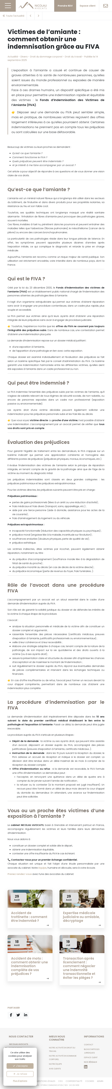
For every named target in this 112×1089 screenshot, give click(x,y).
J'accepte (21, 1066)
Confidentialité (74, 1081)
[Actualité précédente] (31, 16)
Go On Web (74, 1085)
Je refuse (21, 1074)
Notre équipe (55, 1064)
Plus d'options (20, 1081)
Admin (100, 1081)
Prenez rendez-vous (20, 874)
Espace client (88, 5)
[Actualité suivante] (38, 16)
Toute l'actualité (14, 15)
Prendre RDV (65, 5)
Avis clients (55, 1068)
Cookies (89, 1081)
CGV (60, 1081)
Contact (88, 1044)
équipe (42, 867)
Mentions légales (46, 1081)
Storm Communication (52, 1085)
